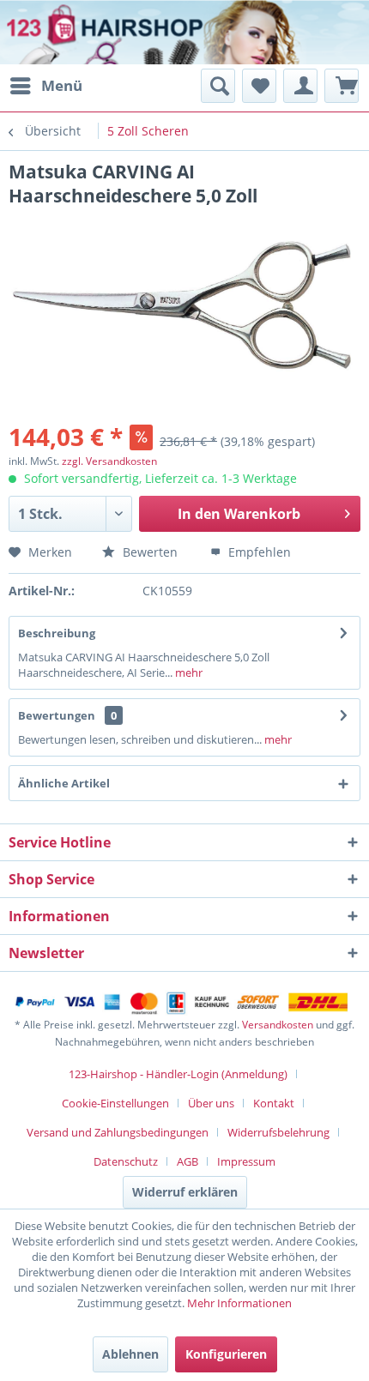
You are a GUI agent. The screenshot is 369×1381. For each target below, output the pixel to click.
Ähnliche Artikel (64, 783)
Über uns (211, 1103)
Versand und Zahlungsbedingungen (118, 1132)
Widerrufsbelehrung (278, 1132)
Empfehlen (258, 552)
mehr (187, 672)
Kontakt (273, 1103)
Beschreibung (56, 633)
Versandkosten (277, 1024)
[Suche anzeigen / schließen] (218, 86)
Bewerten (148, 552)
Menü (61, 85)
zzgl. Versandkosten (109, 461)
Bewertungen (56, 715)
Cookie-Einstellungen (115, 1103)
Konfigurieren (226, 1354)
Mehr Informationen (239, 1303)
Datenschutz (126, 1161)
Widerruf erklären (185, 1192)
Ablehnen (130, 1354)
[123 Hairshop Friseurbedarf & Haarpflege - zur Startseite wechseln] (66, 34)
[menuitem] (45, 86)
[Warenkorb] (341, 86)
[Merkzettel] (259, 86)
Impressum (246, 1161)
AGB (187, 1161)
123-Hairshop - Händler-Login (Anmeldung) (178, 1074)
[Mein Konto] (300, 86)
